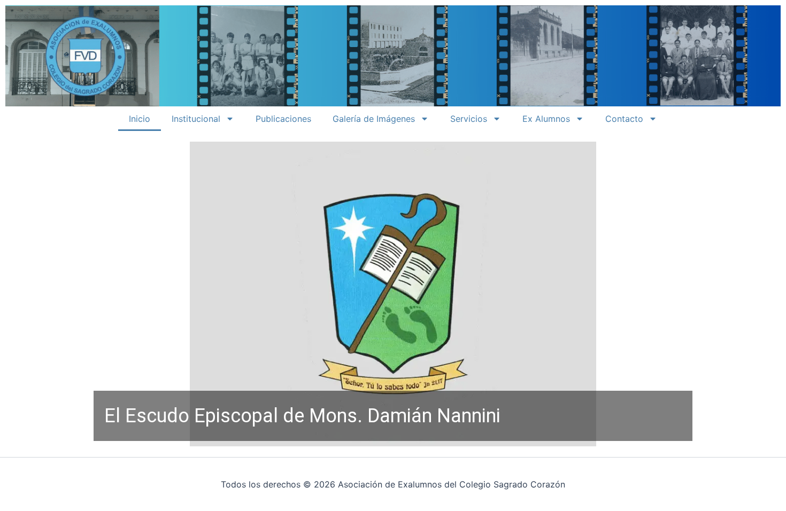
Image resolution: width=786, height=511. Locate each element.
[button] (393, 294)
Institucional (196, 118)
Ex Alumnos (546, 118)
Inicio (139, 118)
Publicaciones (283, 118)
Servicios (468, 118)
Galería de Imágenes (374, 118)
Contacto (624, 118)
